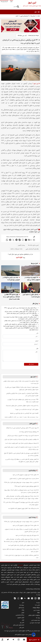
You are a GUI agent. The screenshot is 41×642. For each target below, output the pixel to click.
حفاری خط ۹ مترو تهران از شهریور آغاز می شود (25, 475)
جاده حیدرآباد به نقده (16, 249)
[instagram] (35, 598)
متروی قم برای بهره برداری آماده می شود (26, 535)
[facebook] (10, 240)
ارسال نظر (31, 364)
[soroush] (23, 240)
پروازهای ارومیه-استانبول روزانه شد (28, 432)
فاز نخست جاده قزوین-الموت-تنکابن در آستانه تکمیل (23, 478)
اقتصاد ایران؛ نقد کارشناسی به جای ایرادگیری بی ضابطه (24, 413)
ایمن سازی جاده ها (33, 245)
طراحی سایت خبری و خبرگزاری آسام (23, 634)
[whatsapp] (7, 240)
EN (11, 2)
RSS (38, 613)
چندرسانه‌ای (21, 607)
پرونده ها (22, 605)
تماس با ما (37, 605)
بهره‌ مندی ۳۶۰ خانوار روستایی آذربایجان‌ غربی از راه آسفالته (21, 428)
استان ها (33, 16)
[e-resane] (5, 605)
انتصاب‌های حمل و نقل (18, 625)
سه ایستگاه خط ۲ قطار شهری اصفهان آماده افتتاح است (22, 508)
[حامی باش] (2, 640)
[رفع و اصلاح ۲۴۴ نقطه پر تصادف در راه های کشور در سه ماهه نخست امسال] (10, 287)
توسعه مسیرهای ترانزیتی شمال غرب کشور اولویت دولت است (21, 443)
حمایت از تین (37, 610)
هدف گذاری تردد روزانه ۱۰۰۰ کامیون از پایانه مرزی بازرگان (22, 435)
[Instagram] (18, 640)
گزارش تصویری (21, 617)
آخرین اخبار (32, 424)
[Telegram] (13, 640)
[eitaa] (30, 240)
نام (37, 333)
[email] (29, 598)
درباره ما (38, 603)
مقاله (23, 610)
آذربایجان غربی (24, 16)
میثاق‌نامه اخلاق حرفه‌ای (34, 615)
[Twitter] (8, 640)
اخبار (17, 16)
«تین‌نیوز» (20, 565)
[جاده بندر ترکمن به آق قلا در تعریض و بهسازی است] (10, 270)
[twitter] (13, 240)
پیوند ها (38, 618)
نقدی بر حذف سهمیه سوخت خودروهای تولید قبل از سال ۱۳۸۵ (20, 482)
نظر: (37, 349)
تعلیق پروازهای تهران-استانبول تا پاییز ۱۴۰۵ (25, 486)
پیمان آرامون (21, 245)
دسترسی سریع (33, 640)
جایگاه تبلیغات (36, 608)
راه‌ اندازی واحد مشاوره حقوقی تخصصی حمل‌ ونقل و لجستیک (22, 406)
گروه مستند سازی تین (35, 623)
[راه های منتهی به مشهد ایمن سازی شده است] (30, 287)
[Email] (24, 639)
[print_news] (34, 240)
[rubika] (26, 240)
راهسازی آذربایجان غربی (32, 249)
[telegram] (16, 240)
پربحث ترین (32, 517)
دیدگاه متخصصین (20, 615)
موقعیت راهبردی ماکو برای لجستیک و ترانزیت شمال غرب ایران (21, 439)
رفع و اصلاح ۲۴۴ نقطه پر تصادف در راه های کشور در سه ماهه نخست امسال (11, 297)
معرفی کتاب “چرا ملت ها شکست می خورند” (26, 409)
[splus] (18, 598)
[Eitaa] (25, 598)
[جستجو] (18, 7)
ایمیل (36, 341)
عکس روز (22, 622)
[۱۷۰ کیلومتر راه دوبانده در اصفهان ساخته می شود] (30, 270)
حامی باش (21, 627)
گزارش (22, 612)
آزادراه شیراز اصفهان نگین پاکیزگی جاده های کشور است (22, 545)
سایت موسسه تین (35, 620)
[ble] (20, 240)
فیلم (23, 620)
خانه (38, 16)
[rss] (39, 598)
